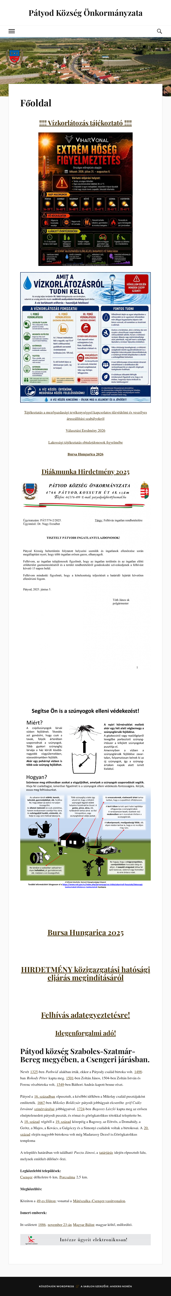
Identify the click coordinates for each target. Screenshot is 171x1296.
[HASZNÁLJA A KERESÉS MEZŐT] (159, 31)
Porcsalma (67, 1176)
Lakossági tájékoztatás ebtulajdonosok (77, 442)
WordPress (65, 1286)
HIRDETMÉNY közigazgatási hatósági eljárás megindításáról (85, 973)
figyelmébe (114, 442)
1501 (70, 1077)
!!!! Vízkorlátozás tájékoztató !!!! (85, 122)
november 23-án (60, 1224)
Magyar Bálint (83, 1224)
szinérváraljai (44, 1108)
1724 (80, 1108)
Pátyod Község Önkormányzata (86, 12)
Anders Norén (121, 1286)
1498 (138, 1071)
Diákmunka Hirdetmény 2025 (85, 471)
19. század (63, 1121)
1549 (60, 1084)
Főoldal (36, 102)
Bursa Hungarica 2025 (86, 932)
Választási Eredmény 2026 (85, 430)
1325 (34, 1071)
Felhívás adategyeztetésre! (85, 1015)
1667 (41, 1102)
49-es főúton (46, 1200)
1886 (42, 1224)
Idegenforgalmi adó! (85, 1032)
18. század (32, 1121)
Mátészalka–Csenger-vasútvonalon (99, 1200)
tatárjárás (106, 1152)
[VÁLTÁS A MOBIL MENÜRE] (12, 31)
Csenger (26, 1176)
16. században (44, 1096)
